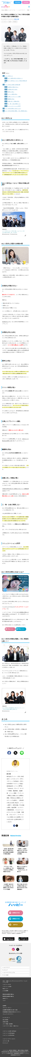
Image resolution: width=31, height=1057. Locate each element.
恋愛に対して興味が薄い (12, 101)
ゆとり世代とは (8, 76)
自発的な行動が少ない (12, 87)
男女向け (15, 21)
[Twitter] (15, 753)
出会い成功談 (5, 1019)
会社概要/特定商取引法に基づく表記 (10, 1009)
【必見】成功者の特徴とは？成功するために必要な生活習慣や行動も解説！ (8, 851)
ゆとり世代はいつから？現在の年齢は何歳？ (16, 81)
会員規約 (4, 1005)
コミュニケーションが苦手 (13, 106)
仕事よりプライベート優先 (13, 96)
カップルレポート (6, 1017)
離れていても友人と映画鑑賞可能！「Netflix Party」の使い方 (22, 869)
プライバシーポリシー (7, 1007)
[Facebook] (9, 753)
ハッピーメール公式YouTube (8, 1035)
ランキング (5, 970)
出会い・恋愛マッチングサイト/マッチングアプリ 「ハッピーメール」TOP (15, 982)
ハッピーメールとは (7, 984)
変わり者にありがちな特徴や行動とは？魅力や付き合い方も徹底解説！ (22, 887)
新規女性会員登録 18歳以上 (8, 994)
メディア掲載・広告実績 (7, 1023)
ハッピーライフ (21, 10)
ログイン (15, 924)
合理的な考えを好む (11, 89)
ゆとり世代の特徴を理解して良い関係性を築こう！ (15, 111)
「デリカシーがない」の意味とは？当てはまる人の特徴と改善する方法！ (8, 869)
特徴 (28, 10)
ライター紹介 (5, 975)
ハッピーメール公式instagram (9, 1033)
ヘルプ (4, 1000)
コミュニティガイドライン (8, 1014)
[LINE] (22, 753)
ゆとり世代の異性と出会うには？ (12, 108)
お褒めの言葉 (5, 1021)
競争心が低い (9, 91)
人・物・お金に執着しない (13, 103)
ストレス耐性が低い (11, 94)
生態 (10, 21)
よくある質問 (5, 990)
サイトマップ (5, 1043)
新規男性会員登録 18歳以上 (8, 996)
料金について (5, 988)
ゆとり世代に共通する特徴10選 (11, 84)
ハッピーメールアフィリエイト (9, 1038)
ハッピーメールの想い (7, 986)
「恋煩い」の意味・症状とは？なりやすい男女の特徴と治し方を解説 (22, 851)
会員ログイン (5, 998)
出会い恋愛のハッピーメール (8, 10)
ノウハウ (4, 21)
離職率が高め (9, 99)
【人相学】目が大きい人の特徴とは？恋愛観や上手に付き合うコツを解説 (8, 887)
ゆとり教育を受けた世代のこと (14, 78)
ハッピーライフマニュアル (8, 972)
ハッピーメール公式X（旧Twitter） (10, 1031)
